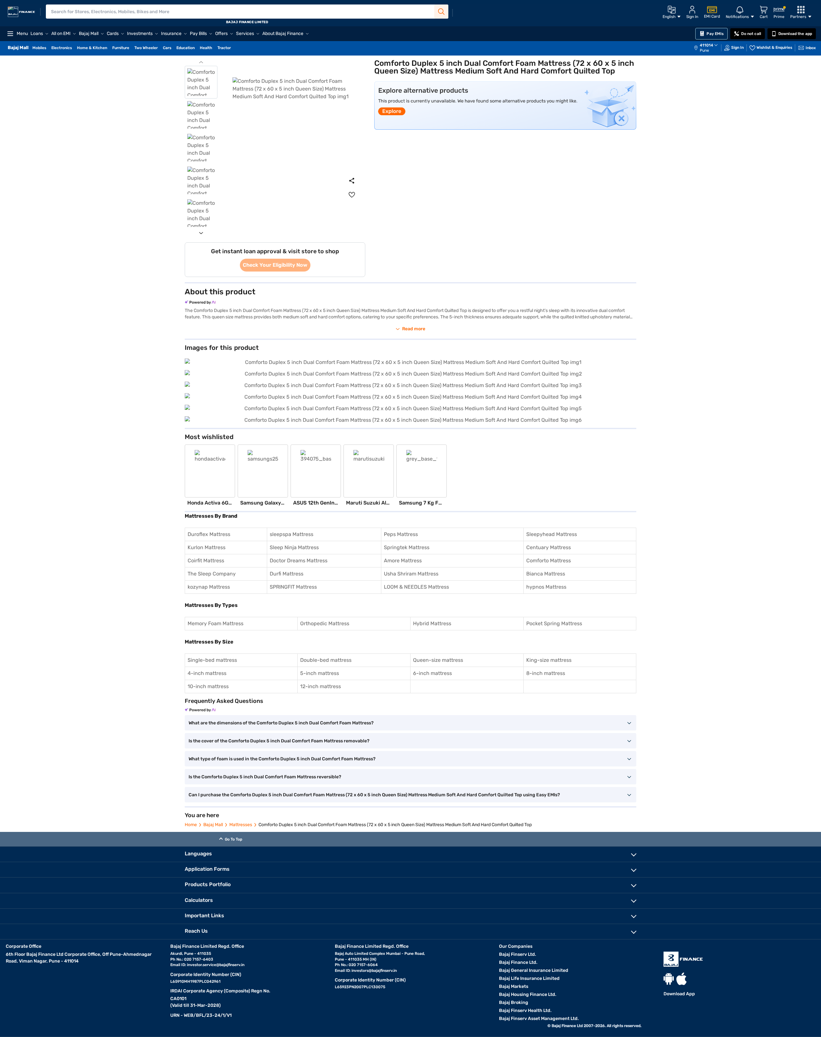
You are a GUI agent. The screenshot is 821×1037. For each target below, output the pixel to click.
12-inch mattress (320, 686)
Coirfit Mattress (206, 560)
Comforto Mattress (548, 560)
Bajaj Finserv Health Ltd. (525, 1010)
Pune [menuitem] (704, 50)
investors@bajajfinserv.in (374, 970)
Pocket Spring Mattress (554, 623)
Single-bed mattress (212, 660)
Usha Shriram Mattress (411, 574)
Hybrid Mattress (432, 623)
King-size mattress (548, 660)
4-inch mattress (207, 673)
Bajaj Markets (513, 986)
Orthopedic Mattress (324, 623)
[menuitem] (709, 48)
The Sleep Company (212, 574)
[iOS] (681, 978)
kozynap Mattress (209, 587)
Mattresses (240, 824)
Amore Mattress (403, 560)
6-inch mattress (432, 673)
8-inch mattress (545, 673)
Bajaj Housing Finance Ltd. (527, 994)
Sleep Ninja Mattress (294, 547)
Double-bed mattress (325, 660)
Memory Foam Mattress (215, 623)
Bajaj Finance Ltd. (518, 962)
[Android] (669, 978)
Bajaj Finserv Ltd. (517, 954)
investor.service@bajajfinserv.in (215, 965)
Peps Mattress (401, 534)
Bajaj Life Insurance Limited (529, 978)
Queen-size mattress (438, 660)
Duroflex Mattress (209, 534)
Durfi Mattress (286, 574)
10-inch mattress (208, 686)
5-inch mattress (319, 673)
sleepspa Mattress (291, 534)
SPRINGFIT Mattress (293, 587)
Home (191, 824)
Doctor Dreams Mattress (298, 560)
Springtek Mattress (406, 547)
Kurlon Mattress (206, 547)
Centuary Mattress (548, 547)
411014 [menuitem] (706, 45)
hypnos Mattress (546, 587)
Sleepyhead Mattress (551, 534)
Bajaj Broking (513, 1002)
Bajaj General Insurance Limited (533, 970)
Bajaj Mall (213, 824)
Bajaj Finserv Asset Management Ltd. (539, 1018)
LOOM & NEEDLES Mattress (416, 587)
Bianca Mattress (545, 574)
